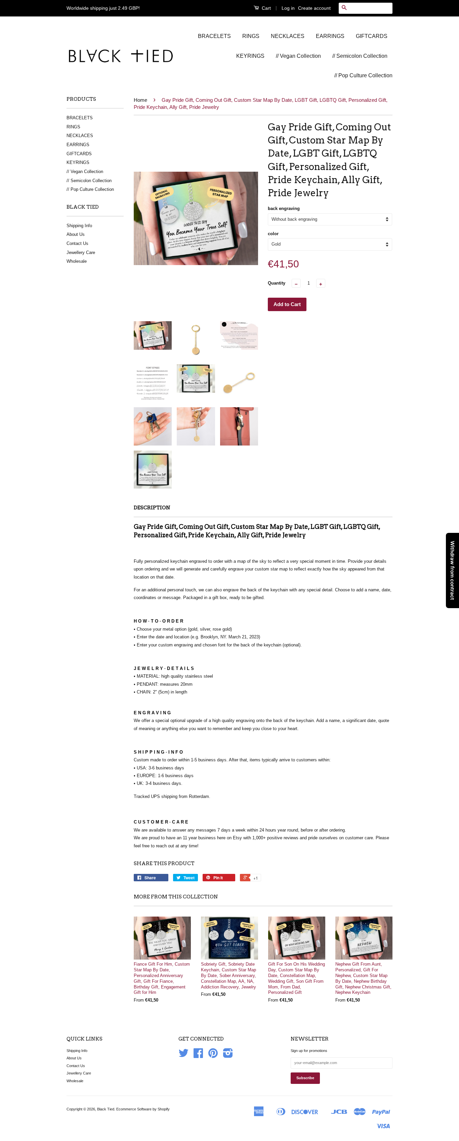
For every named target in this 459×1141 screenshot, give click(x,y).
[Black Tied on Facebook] (198, 1056)
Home (140, 100)
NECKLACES (287, 36)
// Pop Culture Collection (363, 75)
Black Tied (105, 1109)
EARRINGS (330, 36)
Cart (265, 8)
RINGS (250, 36)
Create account (314, 8)
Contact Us (77, 243)
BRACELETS (214, 36)
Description (152, 508)
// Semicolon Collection (359, 56)
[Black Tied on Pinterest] (213, 1056)
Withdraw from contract (452, 570)
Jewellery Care (81, 252)
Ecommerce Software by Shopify (143, 1109)
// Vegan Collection (298, 56)
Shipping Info (79, 225)
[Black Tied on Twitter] (183, 1056)
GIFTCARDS (371, 36)
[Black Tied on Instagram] (228, 1056)
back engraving (284, 208)
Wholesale (77, 261)
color (273, 233)
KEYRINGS (250, 56)
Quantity (276, 283)
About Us (76, 234)
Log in (288, 8)
